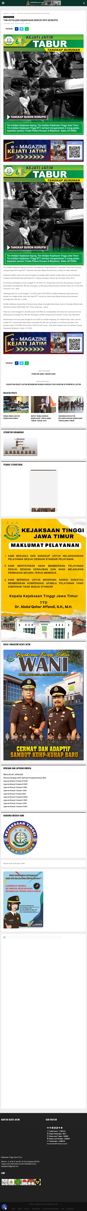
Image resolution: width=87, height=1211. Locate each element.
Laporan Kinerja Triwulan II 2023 (15, 787)
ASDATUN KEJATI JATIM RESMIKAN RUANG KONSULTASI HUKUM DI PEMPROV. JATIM (43, 384)
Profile (20, 1209)
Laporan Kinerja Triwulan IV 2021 (15, 806)
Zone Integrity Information (50, 1209)
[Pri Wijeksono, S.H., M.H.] (36, 509)
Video (62, 1209)
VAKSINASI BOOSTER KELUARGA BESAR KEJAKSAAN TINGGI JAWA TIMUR (70, 418)
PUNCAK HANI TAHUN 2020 (44, 374)
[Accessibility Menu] (4, 1206)
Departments (36, 1209)
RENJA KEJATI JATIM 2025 (13, 774)
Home (14, 1209)
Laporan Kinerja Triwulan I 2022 (15, 803)
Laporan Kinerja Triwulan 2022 (14, 794)
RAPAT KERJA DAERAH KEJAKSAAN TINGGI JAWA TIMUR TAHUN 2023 (41, 418)
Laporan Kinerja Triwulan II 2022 (15, 800)
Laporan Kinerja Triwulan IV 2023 (15, 781)
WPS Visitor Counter (61, 1144)
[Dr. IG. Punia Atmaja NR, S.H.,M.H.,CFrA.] (51, 509)
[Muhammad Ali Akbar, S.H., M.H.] (44, 509)
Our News (27, 1209)
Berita (5, 17)
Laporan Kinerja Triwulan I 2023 (15, 790)
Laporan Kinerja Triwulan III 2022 (15, 797)
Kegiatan (11, 17)
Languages (70, 1209)
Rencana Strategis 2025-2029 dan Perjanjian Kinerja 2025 (24, 778)
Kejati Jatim (10, 23)
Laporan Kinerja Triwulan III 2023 (15, 784)
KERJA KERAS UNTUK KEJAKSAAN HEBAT (11, 417)
